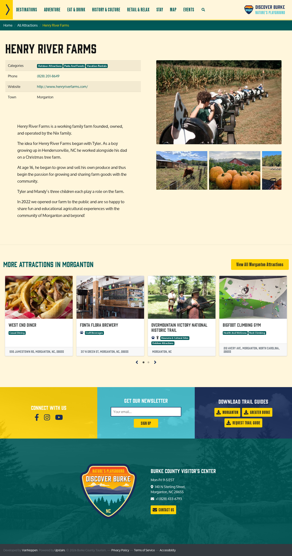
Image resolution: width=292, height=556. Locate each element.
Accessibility (168, 550)
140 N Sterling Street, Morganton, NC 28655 (168, 489)
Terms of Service (144, 550)
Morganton (230, 412)
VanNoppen (30, 550)
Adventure (52, 9)
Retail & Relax (138, 9)
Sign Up (146, 423)
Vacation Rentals (97, 66)
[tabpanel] (39, 316)
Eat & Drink (76, 9)
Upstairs (60, 550)
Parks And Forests (74, 66)
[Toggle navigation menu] (6, 9)
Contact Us (166, 509)
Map (173, 9)
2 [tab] (148, 362)
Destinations (26, 9)
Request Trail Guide (246, 422)
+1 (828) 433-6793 (168, 498)
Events (188, 9)
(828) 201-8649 (48, 76)
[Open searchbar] (203, 9)
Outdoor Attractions (50, 66)
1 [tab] (143, 362)
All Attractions (27, 25)
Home (7, 25)
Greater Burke (259, 412)
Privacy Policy (120, 550)
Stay (159, 9)
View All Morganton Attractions (259, 264)
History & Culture (106, 9)
